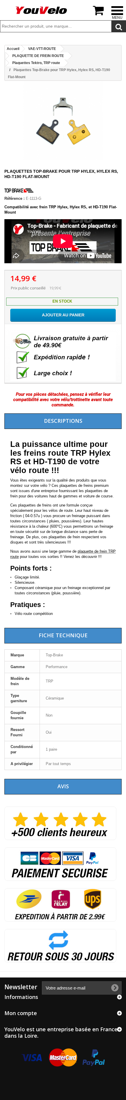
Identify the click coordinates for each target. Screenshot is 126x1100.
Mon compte (20, 1013)
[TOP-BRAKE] (19, 193)
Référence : (14, 198)
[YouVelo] (42, 10)
